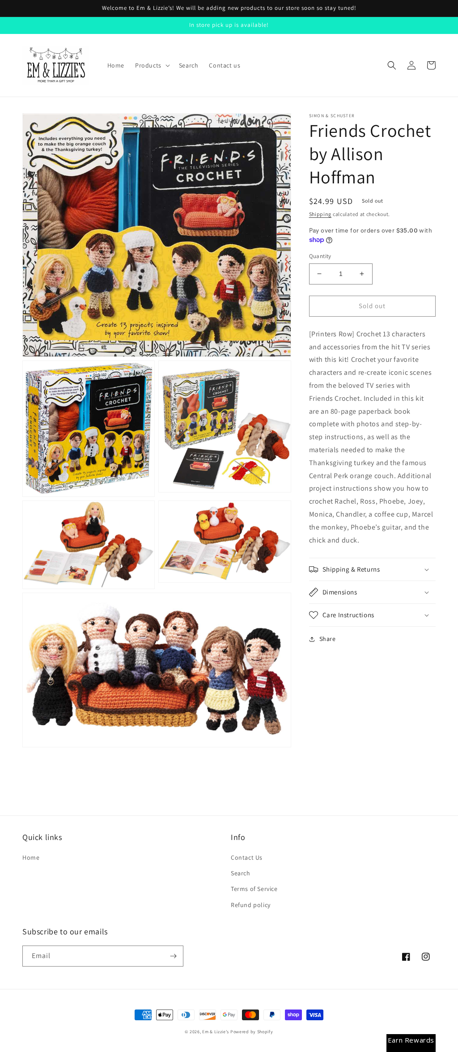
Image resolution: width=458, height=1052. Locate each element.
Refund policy (251, 905)
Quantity (320, 256)
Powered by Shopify (251, 1032)
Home (30, 857)
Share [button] (327, 639)
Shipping (320, 214)
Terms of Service (254, 889)
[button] (152, 65)
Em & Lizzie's (215, 1032)
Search (240, 873)
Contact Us (247, 857)
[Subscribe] (173, 956)
